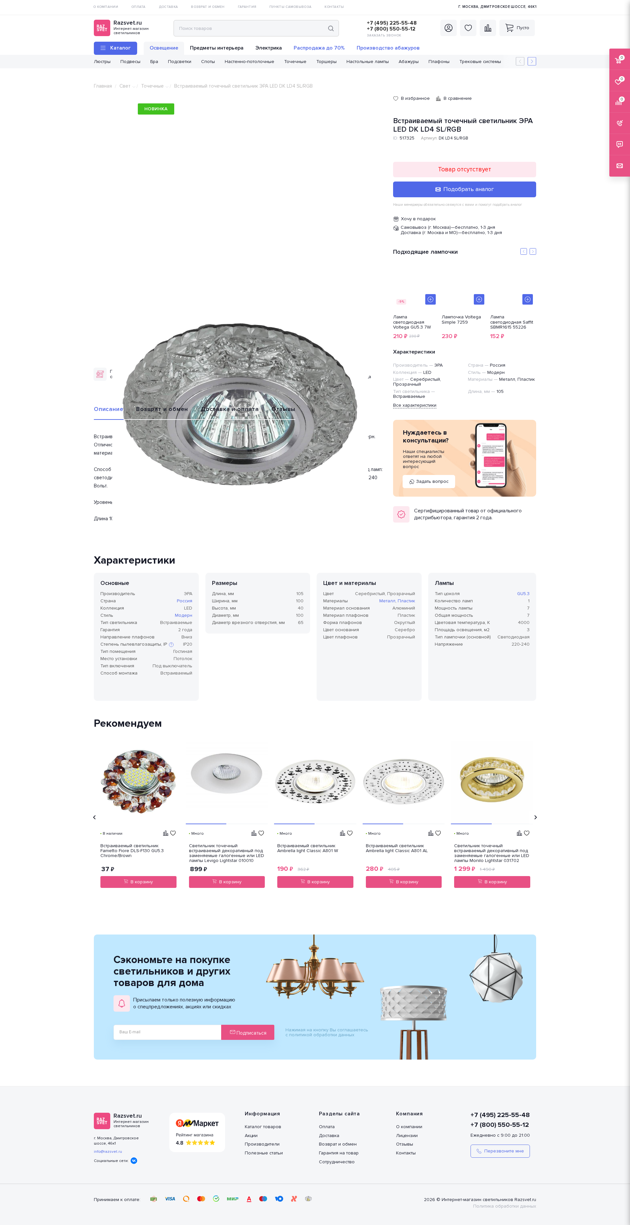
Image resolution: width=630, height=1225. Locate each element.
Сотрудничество (337, 1162)
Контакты (406, 1153)
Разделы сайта (339, 1113)
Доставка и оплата (230, 409)
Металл (387, 601)
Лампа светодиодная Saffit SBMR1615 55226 (511, 322)
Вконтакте (134, 1160)
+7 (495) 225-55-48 (392, 23)
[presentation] (94, 817)
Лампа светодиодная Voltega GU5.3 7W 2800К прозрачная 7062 (414, 322)
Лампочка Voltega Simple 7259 (461, 319)
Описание (108, 409)
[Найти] (331, 28)
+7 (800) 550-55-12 (391, 29)
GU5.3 (523, 593)
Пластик (406, 601)
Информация (262, 1113)
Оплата (327, 1126)
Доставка (329, 1135)
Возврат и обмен (162, 409)
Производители (262, 1144)
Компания (409, 1113)
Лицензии (407, 1135)
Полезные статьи (264, 1153)
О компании (409, 1126)
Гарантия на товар (339, 1153)
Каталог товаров (263, 1126)
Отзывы (283, 409)
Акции (251, 1135)
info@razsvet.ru (108, 1151)
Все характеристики (414, 405)
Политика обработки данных (504, 1206)
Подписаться (250, 1033)
